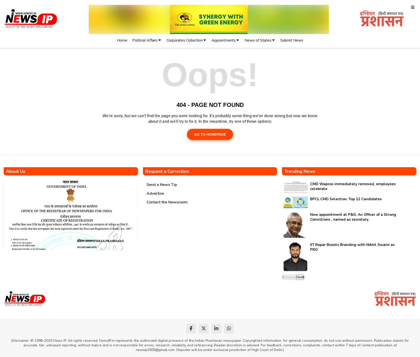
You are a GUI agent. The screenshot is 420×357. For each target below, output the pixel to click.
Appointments (223, 40)
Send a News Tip (162, 184)
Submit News (291, 40)
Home (122, 40)
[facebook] (191, 328)
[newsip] (31, 19)
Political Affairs (145, 40)
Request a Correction (167, 171)
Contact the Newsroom (167, 202)
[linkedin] (216, 328)
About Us (15, 171)
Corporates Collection (184, 40)
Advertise (155, 193)
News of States (258, 40)
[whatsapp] (229, 328)
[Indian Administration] (381, 19)
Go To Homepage (210, 134)
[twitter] (204, 328)
